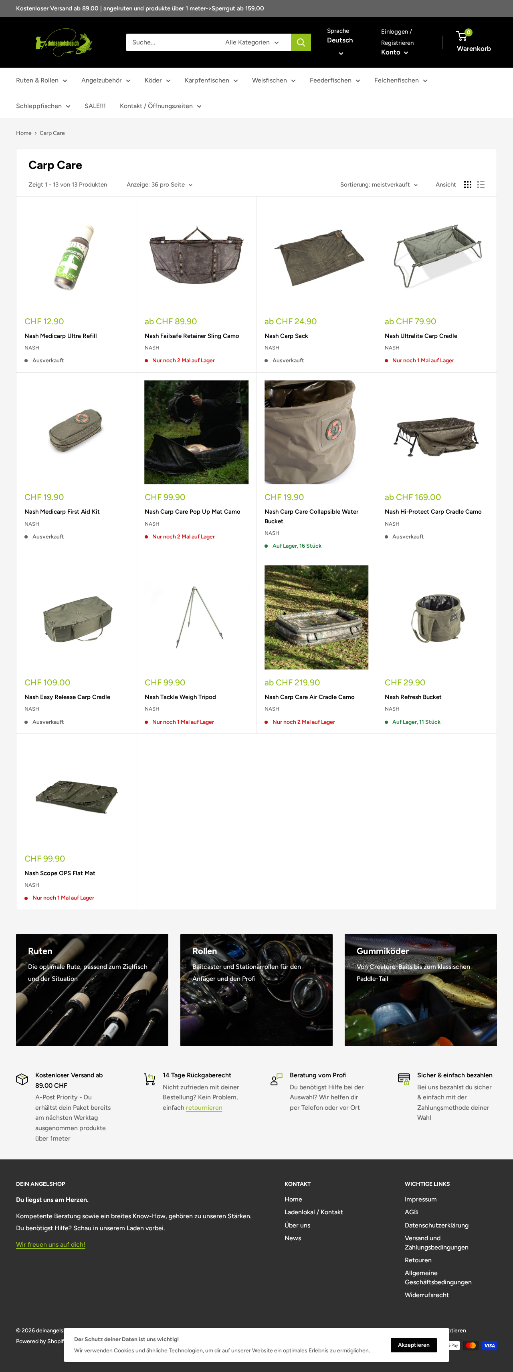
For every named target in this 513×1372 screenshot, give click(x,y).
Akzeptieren (414, 1345)
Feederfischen (330, 80)
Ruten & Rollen (37, 80)
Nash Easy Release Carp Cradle (67, 697)
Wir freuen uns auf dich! (50, 1244)
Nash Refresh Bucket (413, 697)
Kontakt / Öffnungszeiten (156, 106)
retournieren (204, 1107)
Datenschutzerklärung (437, 1225)
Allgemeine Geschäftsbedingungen (438, 1277)
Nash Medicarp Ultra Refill (60, 335)
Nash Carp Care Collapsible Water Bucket (311, 516)
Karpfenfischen (207, 80)
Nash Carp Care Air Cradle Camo (310, 697)
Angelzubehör (101, 80)
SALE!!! (95, 106)
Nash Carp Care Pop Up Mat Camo (192, 511)
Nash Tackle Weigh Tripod (180, 697)
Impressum (421, 1199)
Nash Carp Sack (286, 335)
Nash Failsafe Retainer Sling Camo (192, 335)
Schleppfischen (39, 106)
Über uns (297, 1225)
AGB (411, 1212)
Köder (153, 80)
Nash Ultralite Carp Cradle (421, 335)
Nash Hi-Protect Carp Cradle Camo (433, 511)
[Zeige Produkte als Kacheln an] (467, 184)
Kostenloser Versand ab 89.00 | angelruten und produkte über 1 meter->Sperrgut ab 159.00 (140, 8)
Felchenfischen (396, 80)
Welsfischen (269, 80)
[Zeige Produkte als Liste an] (481, 184)
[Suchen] (301, 42)
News (293, 1238)
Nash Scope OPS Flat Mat (59, 873)
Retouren (418, 1260)
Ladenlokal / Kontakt (314, 1212)
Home (24, 133)
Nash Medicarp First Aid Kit (62, 511)
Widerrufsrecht (427, 1295)
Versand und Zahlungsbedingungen (437, 1242)
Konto (391, 52)
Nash (31, 348)
